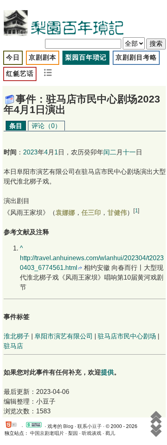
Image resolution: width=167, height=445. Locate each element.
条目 (15, 125)
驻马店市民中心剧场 (127, 336)
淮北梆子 (17, 336)
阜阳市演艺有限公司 (63, 336)
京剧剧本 (42, 57)
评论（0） (46, 125)
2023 (30, 152)
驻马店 (13, 345)
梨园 (73, 433)
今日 (13, 57)
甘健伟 (117, 212)
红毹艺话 (20, 73)
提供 (107, 372)
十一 (129, 152)
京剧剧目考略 (136, 57)
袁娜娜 (65, 212)
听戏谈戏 (91, 433)
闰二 (109, 152)
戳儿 (110, 433)
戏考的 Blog (60, 426)
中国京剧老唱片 (47, 433)
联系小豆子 (89, 426)
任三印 (91, 212)
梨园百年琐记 (86, 57)
